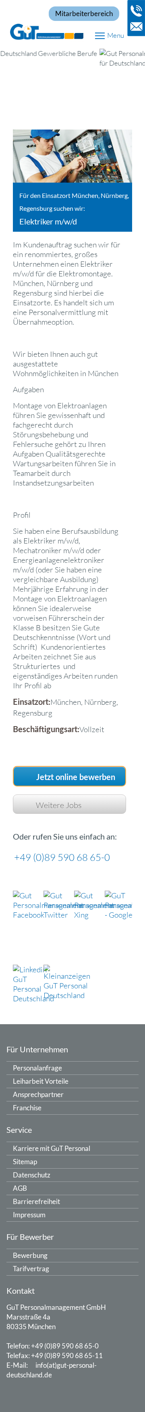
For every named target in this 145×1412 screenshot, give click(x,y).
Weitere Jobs (59, 805)
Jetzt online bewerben (75, 778)
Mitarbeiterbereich (84, 13)
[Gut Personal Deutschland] (72, 30)
